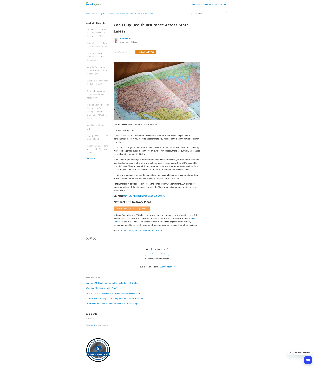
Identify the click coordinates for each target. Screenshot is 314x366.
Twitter (90, 238)
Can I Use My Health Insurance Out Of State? (145, 196)
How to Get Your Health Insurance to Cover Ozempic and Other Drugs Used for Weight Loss (98, 111)
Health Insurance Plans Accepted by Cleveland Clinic (97, 149)
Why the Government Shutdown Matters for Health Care (97, 70)
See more (90, 158)
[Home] (93, 5)
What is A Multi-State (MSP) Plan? (101, 288)
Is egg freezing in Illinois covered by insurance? (97, 45)
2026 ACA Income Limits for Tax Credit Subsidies (96, 56)
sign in (93, 325)
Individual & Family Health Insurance (120, 14)
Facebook (87, 238)
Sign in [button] (223, 4)
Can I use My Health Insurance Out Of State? (143, 230)
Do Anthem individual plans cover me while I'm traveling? (112, 303)
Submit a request (211, 4)
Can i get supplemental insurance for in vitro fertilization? (97, 94)
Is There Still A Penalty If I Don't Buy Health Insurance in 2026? (97, 32)
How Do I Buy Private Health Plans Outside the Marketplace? (113, 293)
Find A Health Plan (146, 52)
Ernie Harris (125, 38)
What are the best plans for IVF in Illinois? (97, 82)
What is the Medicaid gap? (96, 127)
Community (196, 4)
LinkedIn (94, 238)
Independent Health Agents (95, 14)
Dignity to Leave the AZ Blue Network (97, 137)
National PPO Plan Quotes (132, 209)
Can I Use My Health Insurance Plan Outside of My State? (112, 283)
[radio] (150, 254)
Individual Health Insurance (144, 14)
